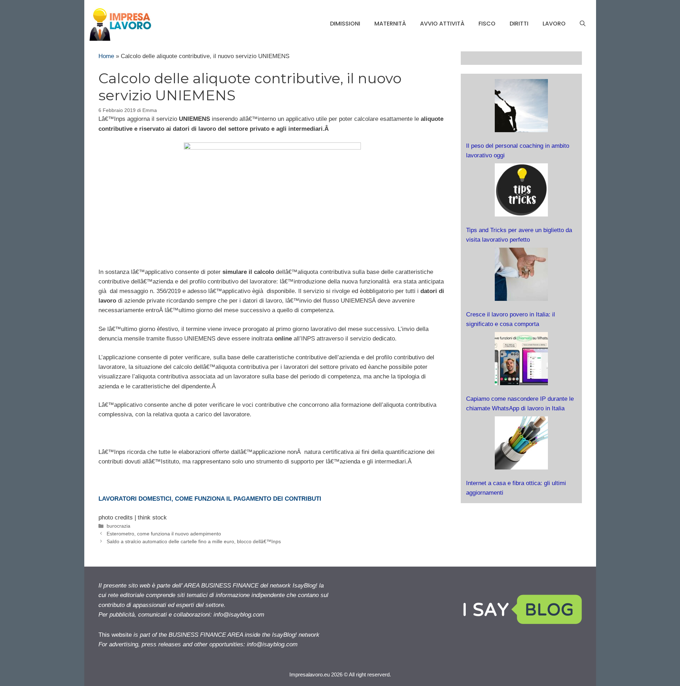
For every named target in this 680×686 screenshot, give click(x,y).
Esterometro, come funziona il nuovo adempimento (164, 533)
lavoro (554, 23)
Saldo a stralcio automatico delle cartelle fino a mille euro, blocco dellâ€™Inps (194, 541)
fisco (486, 23)
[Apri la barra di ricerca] (583, 24)
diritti (519, 23)
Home (106, 56)
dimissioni (345, 23)
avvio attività (442, 23)
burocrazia (118, 526)
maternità (390, 23)
